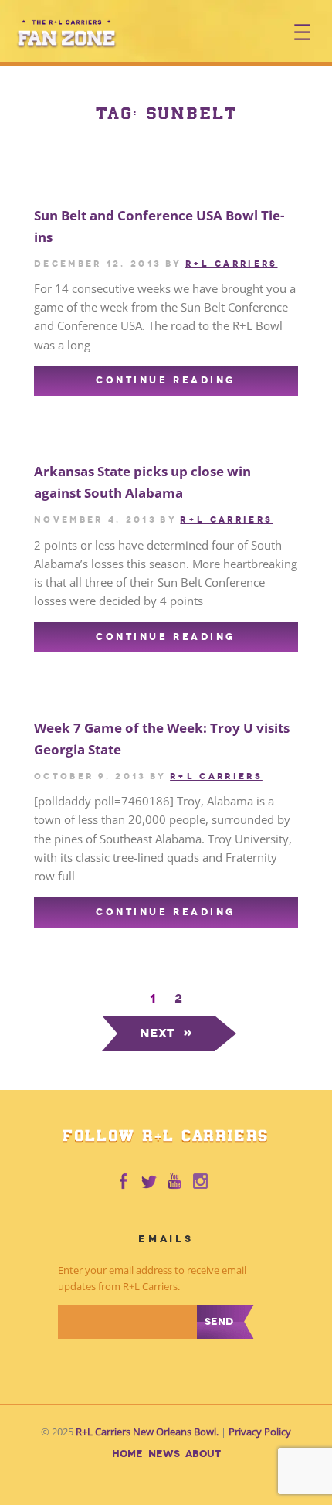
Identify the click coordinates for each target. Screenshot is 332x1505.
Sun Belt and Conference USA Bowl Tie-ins (159, 226)
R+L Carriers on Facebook (122, 1182)
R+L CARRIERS (231, 263)
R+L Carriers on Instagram (201, 1182)
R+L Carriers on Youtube (175, 1182)
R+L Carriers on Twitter (149, 1182)
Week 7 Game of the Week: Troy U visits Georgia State (162, 738)
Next (166, 1033)
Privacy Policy (260, 1432)
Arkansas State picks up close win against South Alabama (142, 482)
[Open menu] (302, 32)
